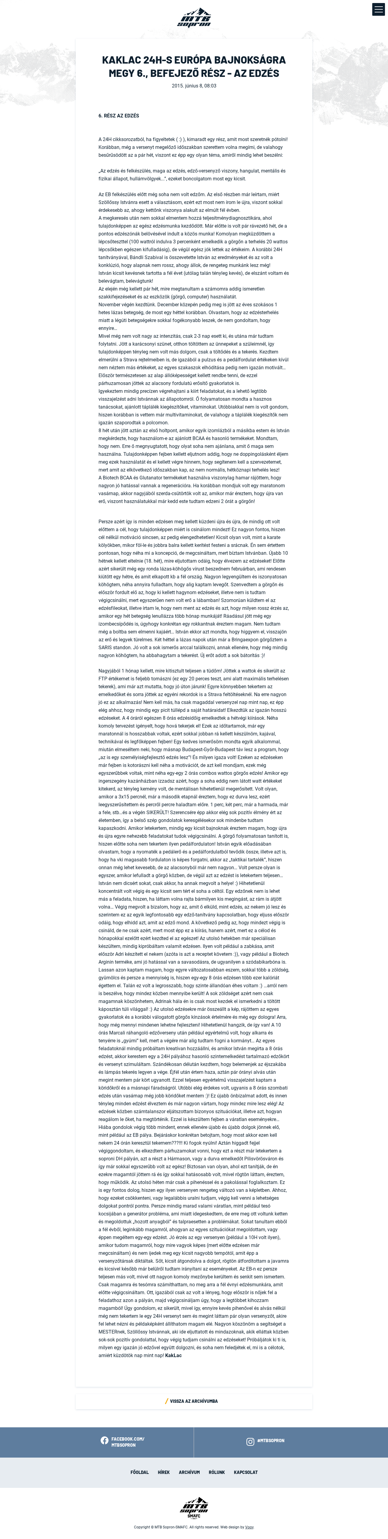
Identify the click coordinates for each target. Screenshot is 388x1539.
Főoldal (140, 1473)
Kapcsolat (246, 1473)
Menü (378, 9)
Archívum (189, 1473)
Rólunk (217, 1473)
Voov (249, 1526)
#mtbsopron (270, 1441)
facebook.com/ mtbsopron (128, 1442)
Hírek (164, 1473)
